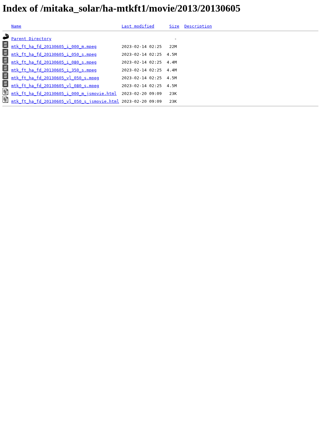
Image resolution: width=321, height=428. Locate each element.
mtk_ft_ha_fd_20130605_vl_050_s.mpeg (55, 78)
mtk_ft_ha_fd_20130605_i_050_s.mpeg (54, 54)
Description (198, 26)
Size (174, 26)
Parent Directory (31, 38)
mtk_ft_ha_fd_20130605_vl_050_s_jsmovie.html (65, 101)
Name (16, 26)
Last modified (138, 26)
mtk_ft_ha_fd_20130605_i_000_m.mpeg (54, 46)
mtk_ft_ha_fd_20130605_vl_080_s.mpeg (55, 85)
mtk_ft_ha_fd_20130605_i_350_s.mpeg (54, 70)
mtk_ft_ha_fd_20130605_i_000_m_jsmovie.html (64, 93)
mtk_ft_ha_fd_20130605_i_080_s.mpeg (54, 62)
